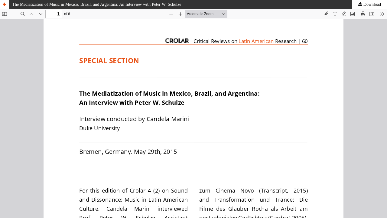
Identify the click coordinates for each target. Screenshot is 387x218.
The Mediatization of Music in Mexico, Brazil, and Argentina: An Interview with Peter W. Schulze (96, 4)
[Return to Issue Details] (4, 4)
